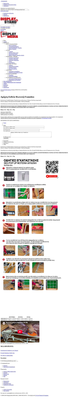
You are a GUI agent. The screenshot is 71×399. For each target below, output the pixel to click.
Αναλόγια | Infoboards (14, 60)
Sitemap (5, 375)
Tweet (4, 122)
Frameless (11, 75)
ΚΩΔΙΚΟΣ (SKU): (5, 113)
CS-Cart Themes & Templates (41, 395)
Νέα (4, 376)
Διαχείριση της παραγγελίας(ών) (8, 9)
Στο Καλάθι (3, 29)
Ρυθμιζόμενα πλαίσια (13, 66)
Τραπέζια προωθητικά (14, 57)
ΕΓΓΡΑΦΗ (49, 118)
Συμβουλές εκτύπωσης (8, 13)
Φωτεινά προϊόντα (13, 68)
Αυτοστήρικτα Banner (14, 46)
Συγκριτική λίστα (7, 383)
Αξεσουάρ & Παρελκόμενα (15, 78)
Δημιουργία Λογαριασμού (9, 366)
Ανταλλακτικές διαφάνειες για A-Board (9, 350)
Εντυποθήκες (12, 62)
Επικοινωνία (6, 15)
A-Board (11, 51)
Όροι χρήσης (6, 390)
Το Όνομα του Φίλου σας (9, 126)
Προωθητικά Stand (13, 54)
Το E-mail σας (6, 131)
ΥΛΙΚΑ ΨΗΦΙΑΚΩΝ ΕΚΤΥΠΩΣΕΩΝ (12, 82)
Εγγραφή (6, 11)
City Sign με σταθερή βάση (7, 355)
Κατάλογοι (5, 85)
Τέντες (10, 61)
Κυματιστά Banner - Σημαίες (15, 47)
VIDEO (5, 83)
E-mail (2, 360)
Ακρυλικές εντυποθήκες (14, 71)
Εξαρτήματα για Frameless (14, 80)
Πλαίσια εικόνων (12, 67)
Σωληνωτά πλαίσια (13, 76)
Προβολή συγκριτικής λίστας (9, 4)
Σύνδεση (2, 11)
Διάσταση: (3, 112)
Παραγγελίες (6, 3)
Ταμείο (2, 30)
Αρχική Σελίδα (4, 89)
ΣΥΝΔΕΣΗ (44, 118)
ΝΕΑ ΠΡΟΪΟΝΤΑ (7, 81)
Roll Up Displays (13, 45)
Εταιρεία (5, 14)
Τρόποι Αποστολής (7, 389)
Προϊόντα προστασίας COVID (15, 72)
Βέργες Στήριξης (12, 49)
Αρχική (5, 41)
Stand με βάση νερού (13, 52)
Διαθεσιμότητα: (4, 114)
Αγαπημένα (5, 6)
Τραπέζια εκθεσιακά (13, 59)
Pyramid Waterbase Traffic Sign (7, 353)
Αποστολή (6, 138)
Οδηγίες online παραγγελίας (9, 371)
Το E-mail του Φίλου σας (8, 128)
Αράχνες (11, 65)
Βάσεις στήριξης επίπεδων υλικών (16, 55)
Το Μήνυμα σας (6, 137)
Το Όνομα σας (6, 129)
